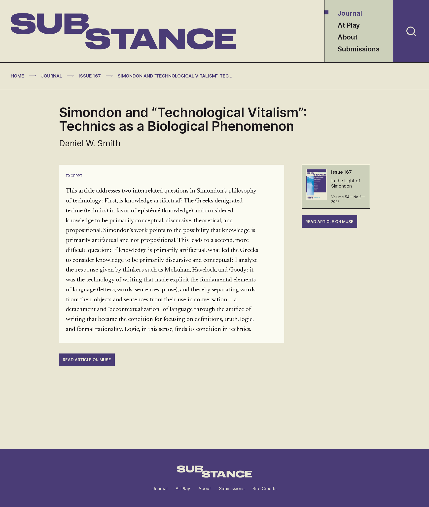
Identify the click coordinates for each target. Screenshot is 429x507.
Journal (350, 13)
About (348, 37)
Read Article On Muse (329, 221)
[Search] (411, 31)
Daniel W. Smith (89, 143)
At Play (349, 25)
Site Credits (264, 488)
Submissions (359, 49)
